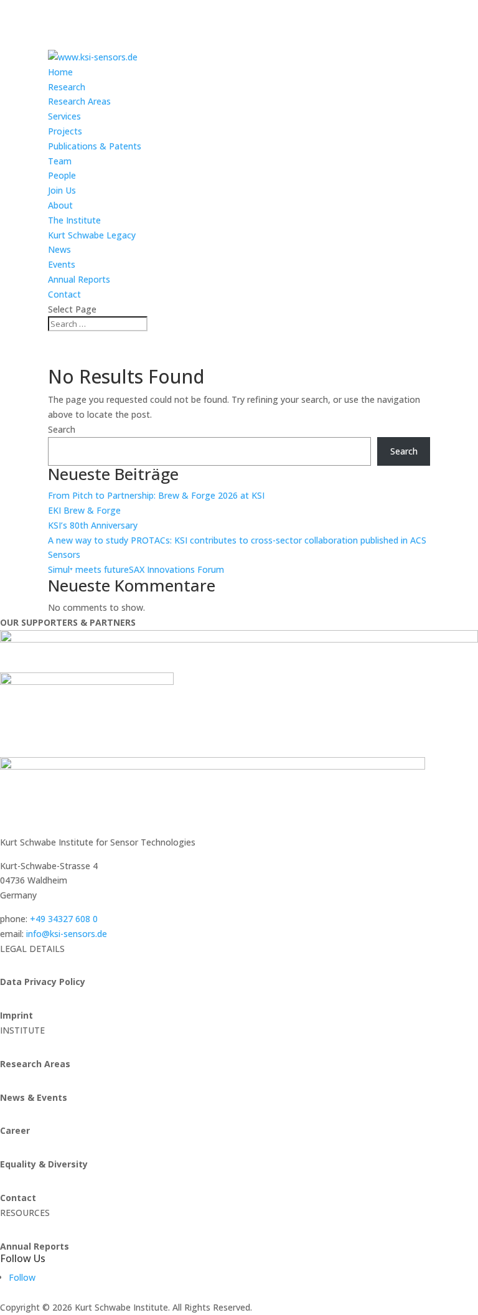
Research (66, 87)
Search (61, 429)
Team (60, 161)
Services (64, 116)
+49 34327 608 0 (64, 919)
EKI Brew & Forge (84, 510)
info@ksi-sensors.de (66, 934)
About (60, 205)
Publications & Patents (94, 146)
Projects (65, 131)
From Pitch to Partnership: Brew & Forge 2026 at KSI (156, 495)
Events (61, 264)
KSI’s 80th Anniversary (93, 525)
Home (60, 72)
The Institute (74, 220)
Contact (64, 294)
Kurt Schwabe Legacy (92, 235)
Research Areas (79, 101)
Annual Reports (79, 279)
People (62, 175)
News (59, 249)
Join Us (62, 190)
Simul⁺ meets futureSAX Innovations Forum (136, 569)
